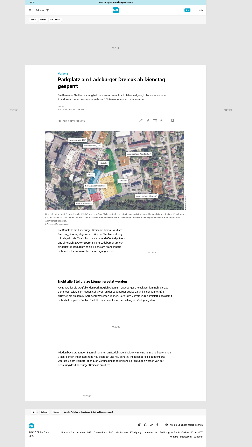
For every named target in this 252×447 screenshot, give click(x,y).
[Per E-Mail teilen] (155, 121)
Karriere (81, 432)
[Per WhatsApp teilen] (162, 121)
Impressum (186, 436)
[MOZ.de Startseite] (116, 10)
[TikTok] (151, 424)
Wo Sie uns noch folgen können (186, 425)
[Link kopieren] (141, 121)
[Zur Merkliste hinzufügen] (172, 121)
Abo (187, 10)
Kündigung (135, 432)
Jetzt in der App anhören (74, 121)
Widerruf (198, 436)
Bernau (33, 20)
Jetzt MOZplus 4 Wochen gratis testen (116, 2)
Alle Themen (55, 20)
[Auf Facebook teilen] (148, 121)
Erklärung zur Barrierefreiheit (174, 432)
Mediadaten (122, 432)
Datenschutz (100, 432)
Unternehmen (151, 432)
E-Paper (40, 10)
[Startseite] (33, 412)
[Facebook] (157, 424)
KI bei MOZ (197, 432)
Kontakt (174, 436)
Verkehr (43, 20)
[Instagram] (140, 424)
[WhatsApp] (145, 424)
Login (200, 10)
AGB (89, 432)
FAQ (111, 432)
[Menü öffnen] (30, 10)
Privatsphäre (67, 432)
